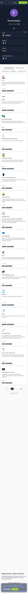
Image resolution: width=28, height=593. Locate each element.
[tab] (9, 68)
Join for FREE (23, 2)
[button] (14, 583)
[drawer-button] (2, 3)
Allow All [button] (15, 589)
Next (21, 388)
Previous (8, 388)
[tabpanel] (14, 234)
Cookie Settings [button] (7, 589)
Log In (14, 2)
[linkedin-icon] (14, 28)
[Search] (10, 2)
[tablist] (14, 69)
